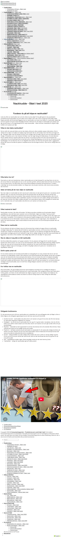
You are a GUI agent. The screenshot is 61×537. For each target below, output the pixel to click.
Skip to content (5, 1)
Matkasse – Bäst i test (13, 79)
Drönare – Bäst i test (13, 74)
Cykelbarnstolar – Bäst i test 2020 (17, 83)
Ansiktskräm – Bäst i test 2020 (16, 55)
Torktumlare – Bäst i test (14, 77)
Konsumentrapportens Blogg (12, 426)
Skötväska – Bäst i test (13, 33)
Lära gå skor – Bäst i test (14, 12)
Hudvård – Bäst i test (13, 52)
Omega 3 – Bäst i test (13, 47)
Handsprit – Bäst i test (13, 48)
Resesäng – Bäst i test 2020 (15, 29)
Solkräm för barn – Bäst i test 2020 (17, 28)
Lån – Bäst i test (11, 64)
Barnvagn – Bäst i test (13, 20)
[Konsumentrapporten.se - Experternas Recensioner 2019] (8, 3)
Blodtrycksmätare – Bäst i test (15, 94)
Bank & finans (8, 63)
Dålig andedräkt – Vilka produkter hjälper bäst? (20, 58)
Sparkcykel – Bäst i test (14, 85)
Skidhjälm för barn (12, 10)
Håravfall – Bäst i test (13, 56)
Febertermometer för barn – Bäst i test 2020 (20, 36)
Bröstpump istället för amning (15, 41)
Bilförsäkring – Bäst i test (14, 69)
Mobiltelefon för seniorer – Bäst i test (18, 93)
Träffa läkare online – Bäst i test (16, 26)
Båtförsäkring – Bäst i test (14, 63)
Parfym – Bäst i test (12, 45)
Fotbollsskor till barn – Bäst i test (16, 9)
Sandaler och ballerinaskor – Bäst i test (18, 18)
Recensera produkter (10, 427)
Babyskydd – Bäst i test (14, 37)
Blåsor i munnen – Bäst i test (15, 53)
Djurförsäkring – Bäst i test (14, 71)
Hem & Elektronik (9, 72)
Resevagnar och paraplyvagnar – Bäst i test (19, 22)
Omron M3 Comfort (16, 98)
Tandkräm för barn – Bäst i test (16, 39)
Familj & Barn (8, 7)
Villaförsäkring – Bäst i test (14, 66)
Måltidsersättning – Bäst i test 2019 (17, 90)
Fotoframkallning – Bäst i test (15, 25)
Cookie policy (8, 424)
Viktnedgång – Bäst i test (14, 50)
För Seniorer (7, 91)
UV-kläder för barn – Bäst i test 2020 (17, 23)
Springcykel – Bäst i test (14, 82)
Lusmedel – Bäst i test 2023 (15, 31)
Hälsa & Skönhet (9, 44)
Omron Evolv (14, 99)
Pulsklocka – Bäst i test (13, 88)
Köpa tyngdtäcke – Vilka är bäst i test (17, 61)
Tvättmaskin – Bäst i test (14, 75)
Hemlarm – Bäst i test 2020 (15, 80)
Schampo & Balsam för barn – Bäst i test (18, 42)
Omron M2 (13, 91)
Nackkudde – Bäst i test (14, 60)
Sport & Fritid (8, 82)
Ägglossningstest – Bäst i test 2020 (17, 34)
